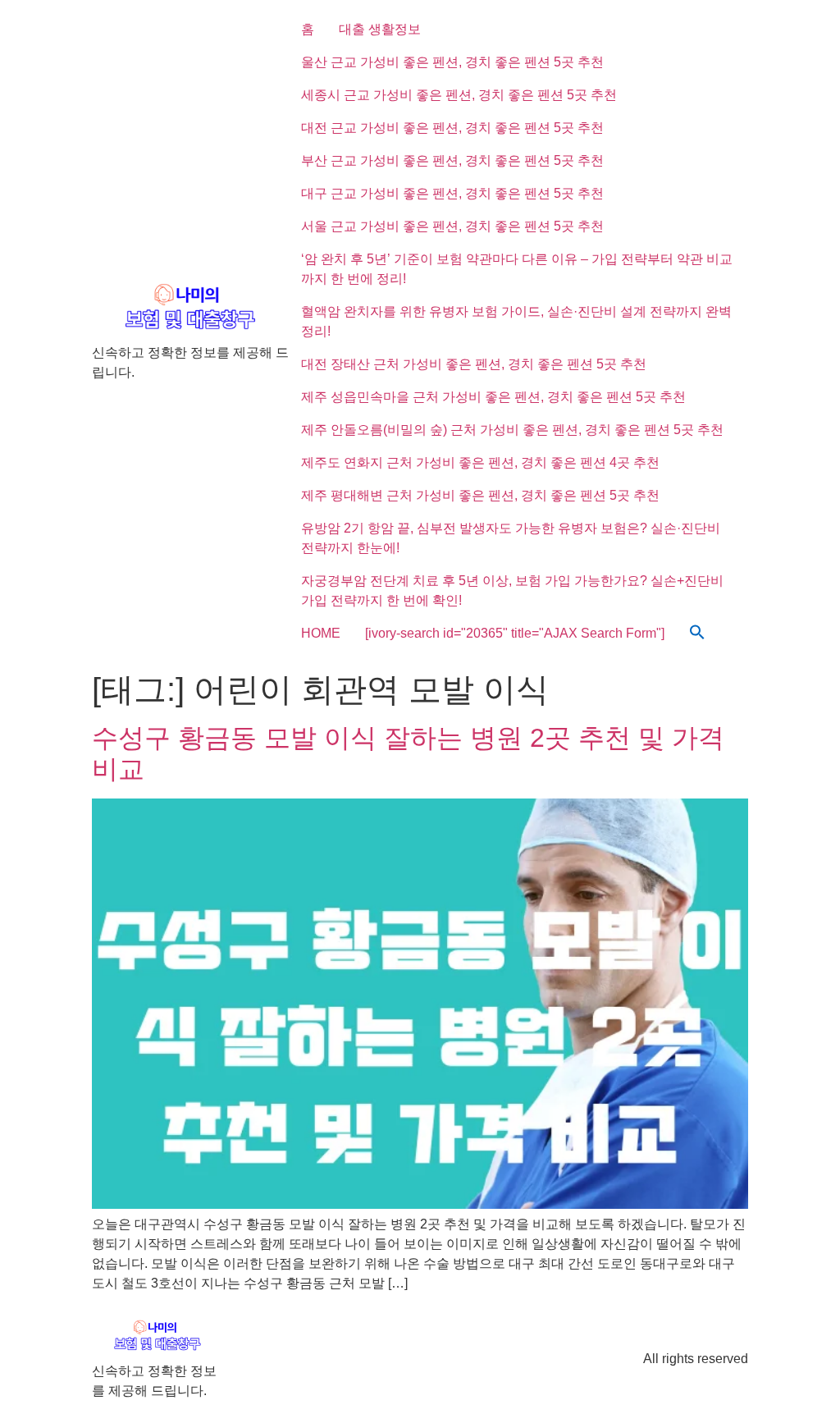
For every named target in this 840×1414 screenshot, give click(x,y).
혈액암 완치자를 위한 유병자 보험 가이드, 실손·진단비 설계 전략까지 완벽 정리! (516, 321)
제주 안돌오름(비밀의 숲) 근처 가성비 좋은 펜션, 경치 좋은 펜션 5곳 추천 (512, 430)
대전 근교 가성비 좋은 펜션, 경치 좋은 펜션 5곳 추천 (452, 128)
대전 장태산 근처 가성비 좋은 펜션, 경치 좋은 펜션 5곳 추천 (473, 364)
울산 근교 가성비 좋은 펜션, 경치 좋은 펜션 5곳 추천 (452, 62)
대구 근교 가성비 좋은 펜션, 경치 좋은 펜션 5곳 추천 (452, 193)
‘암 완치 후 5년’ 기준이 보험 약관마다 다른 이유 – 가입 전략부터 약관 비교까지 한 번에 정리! (517, 269)
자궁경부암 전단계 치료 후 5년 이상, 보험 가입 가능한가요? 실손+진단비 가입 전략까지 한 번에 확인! (512, 590)
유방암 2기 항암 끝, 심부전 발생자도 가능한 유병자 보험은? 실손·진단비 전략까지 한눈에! (510, 538)
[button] (697, 633)
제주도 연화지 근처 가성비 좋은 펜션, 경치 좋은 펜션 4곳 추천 (480, 462)
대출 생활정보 (380, 29)
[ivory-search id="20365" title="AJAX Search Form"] (514, 633)
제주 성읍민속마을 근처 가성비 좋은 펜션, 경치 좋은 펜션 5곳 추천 (493, 397)
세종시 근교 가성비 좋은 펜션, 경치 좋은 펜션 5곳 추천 (459, 95)
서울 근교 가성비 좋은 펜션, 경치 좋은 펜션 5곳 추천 (452, 226)
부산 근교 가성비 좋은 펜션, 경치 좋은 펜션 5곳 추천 (452, 160)
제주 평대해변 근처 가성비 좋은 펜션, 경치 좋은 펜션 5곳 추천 (480, 495)
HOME (320, 633)
